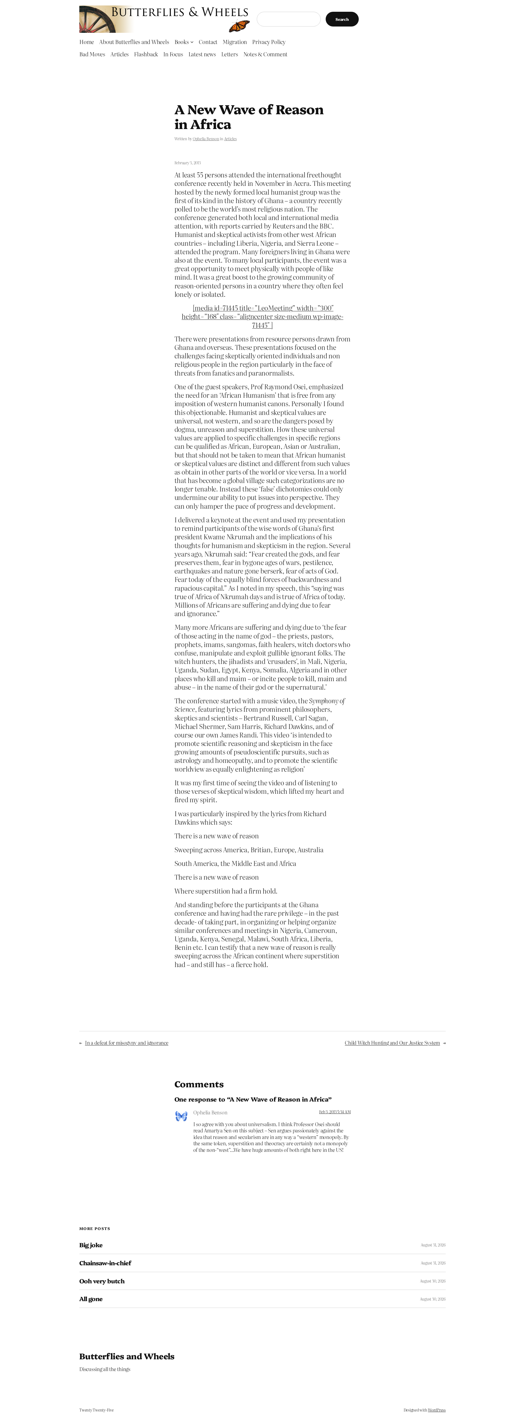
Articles (230, 138)
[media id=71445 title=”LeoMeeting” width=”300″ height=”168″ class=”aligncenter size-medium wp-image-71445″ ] (262, 316)
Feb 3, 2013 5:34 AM (335, 1111)
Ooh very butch (101, 1281)
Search (342, 19)
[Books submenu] (192, 41)
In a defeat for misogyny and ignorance (126, 1042)
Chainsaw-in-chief (105, 1263)
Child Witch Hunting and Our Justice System (392, 1042)
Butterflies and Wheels (127, 1355)
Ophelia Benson (206, 138)
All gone (91, 1298)
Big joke (91, 1244)
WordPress (437, 1410)
